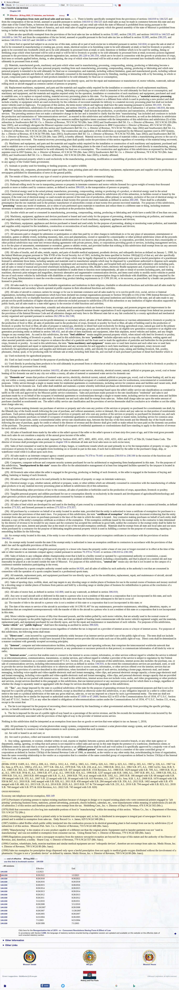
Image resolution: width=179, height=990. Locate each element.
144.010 (160, 107)
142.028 (69, 328)
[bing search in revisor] (134, 986)
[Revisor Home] (5, 986)
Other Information (14, 940)
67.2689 (94, 696)
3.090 (43, 933)
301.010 (157, 104)
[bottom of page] (68, 15)
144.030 (4, 872)
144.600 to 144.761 (12, 37)
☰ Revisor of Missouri (11, 2)
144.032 (55, 370)
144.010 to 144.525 (158, 18)
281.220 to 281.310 (89, 55)
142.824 (142, 44)
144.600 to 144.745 (46, 40)
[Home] (3, 4)
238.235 (131, 34)
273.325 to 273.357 (65, 507)
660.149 (50, 795)
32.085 (114, 34)
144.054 (82, 107)
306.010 (113, 591)
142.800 (59, 591)
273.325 (16, 507)
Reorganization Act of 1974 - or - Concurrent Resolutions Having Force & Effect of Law (72, 930)
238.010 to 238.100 (125, 455)
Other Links (11, 945)
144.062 (6, 538)
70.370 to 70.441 (94, 455)
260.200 (134, 199)
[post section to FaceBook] (45, 987)
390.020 (80, 187)
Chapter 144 (15, 11)
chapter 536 (62, 442)
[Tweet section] (63, 987)
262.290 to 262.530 (64, 316)
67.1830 (81, 696)
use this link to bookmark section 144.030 (23, 862)
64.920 (80, 568)
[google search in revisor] (116, 986)
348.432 (55, 331)
